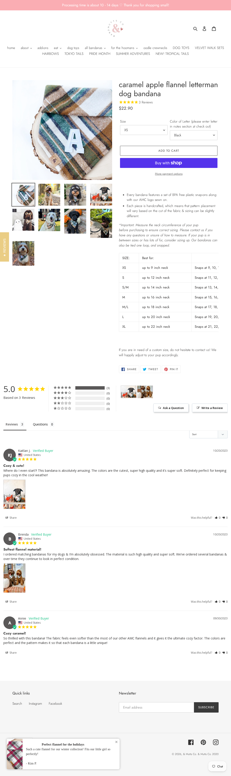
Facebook (55, 703)
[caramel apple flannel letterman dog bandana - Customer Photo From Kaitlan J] (128, 392)
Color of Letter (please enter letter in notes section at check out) (193, 124)
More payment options (168, 174)
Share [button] (13, 518)
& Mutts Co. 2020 (208, 754)
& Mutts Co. (190, 754)
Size (123, 121)
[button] (217, 518)
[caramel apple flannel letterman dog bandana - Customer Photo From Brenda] (145, 392)
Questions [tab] (40, 424)
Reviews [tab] (12, 424)
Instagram (35, 703)
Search (17, 703)
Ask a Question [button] (173, 408)
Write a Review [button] (212, 408)
